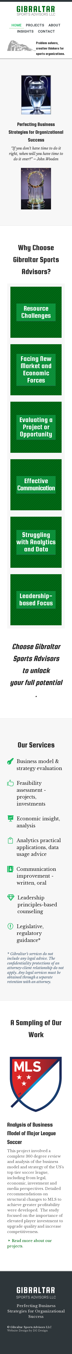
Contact (46, 31)
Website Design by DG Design (27, 1330)
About (55, 25)
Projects (35, 25)
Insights (25, 31)
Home (17, 25)
